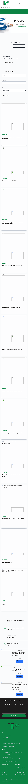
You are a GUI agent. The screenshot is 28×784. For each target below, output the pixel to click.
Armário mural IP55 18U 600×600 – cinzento (12, 349)
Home (16, 24)
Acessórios (19, 650)
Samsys (10, 781)
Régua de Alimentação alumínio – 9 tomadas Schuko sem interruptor (19, 686)
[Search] (18, 2)
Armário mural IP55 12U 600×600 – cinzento (12, 391)
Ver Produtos (19, 46)
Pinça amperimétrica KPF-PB (9, 181)
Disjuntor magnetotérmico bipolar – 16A (11, 307)
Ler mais (19, 661)
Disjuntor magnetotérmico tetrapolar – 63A (12, 433)
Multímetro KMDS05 (7, 562)
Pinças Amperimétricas (19, 667)
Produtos (22, 24)
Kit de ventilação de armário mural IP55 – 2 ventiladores (19, 653)
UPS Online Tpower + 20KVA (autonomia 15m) (12, 265)
